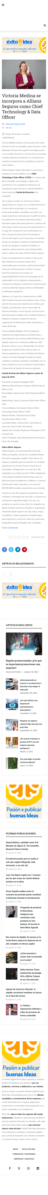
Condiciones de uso (28, 1189)
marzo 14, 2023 (26, 765)
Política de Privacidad (24, 1185)
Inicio (15, 1149)
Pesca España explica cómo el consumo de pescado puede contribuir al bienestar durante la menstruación (23, 894)
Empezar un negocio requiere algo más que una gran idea (31, 723)
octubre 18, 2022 (31, 672)
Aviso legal (9, 1185)
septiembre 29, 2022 (28, 693)
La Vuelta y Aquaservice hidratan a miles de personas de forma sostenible (31, 1010)
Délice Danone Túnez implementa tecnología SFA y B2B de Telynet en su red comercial (30, 974)
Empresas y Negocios (24, 1159)
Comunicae (13, 528)
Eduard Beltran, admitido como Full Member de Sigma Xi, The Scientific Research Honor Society (22, 845)
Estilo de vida (28, 1149)
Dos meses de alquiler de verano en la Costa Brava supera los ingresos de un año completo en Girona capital (23, 940)
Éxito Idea (41, 1181)
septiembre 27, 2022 (28, 730)
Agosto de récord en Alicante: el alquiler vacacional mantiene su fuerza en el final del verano (24, 992)
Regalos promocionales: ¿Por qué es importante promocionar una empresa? (23, 664)
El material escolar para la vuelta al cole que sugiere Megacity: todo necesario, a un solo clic (22, 862)
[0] (3, 128)
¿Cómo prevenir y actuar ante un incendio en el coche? (31, 956)
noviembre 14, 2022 (28, 713)
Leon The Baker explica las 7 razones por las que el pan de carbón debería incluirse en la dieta (23, 878)
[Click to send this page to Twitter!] (11, 549)
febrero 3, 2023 (26, 751)
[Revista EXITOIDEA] (24, 15)
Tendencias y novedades (24, 1154)
